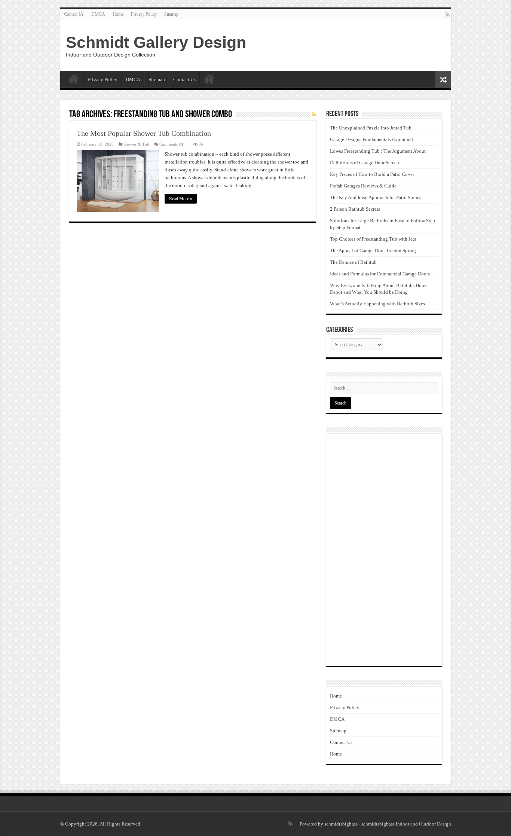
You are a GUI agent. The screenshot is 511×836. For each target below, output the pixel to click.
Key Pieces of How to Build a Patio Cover (372, 174)
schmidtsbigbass (341, 824)
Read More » (180, 198)
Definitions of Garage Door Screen (364, 162)
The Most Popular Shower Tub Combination (144, 133)
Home (118, 14)
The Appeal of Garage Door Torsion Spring (373, 250)
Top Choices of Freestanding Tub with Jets (373, 239)
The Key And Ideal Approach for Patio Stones (375, 197)
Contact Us (74, 14)
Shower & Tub (136, 144)
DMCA (98, 14)
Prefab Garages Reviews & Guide (363, 186)
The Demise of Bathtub (353, 262)
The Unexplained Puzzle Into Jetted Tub (370, 128)
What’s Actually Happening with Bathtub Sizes (377, 303)
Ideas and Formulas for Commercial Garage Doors (380, 274)
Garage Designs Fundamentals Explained (371, 139)
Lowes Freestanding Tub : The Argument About (378, 151)
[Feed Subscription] (314, 115)
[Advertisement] (384, 549)
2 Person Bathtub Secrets (355, 209)
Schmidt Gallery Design (156, 42)
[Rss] (447, 14)
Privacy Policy (144, 14)
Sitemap (171, 14)
